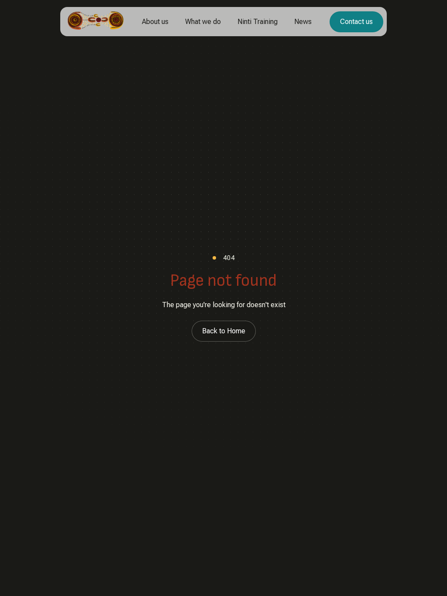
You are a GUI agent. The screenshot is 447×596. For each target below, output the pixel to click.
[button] (155, 22)
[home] (95, 21)
